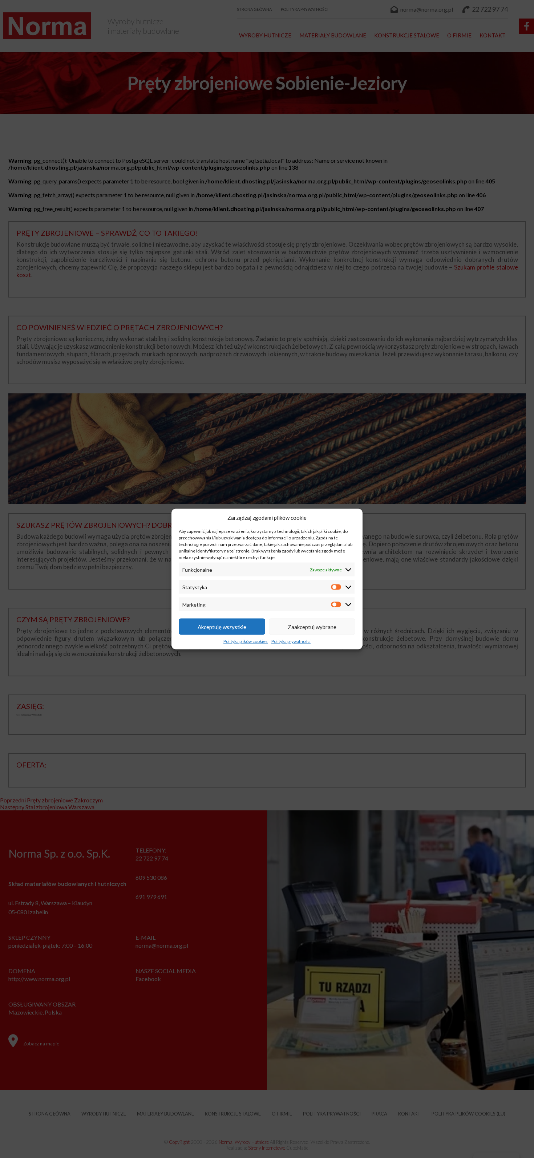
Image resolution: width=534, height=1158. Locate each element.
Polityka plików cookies (245, 641)
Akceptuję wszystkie (222, 626)
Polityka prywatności (291, 641)
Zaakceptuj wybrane (312, 626)
